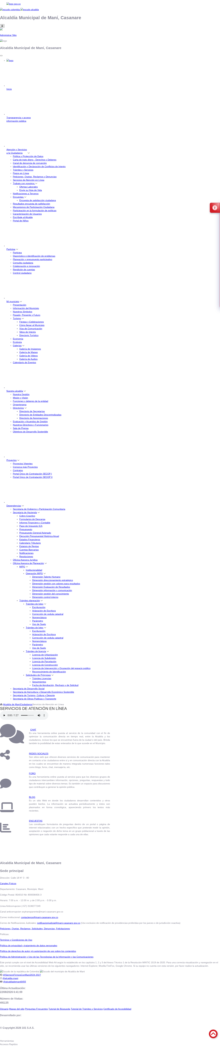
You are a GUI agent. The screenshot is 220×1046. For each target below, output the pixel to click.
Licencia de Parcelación (44, 661)
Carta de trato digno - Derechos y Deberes (34, 159)
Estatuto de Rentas (29, 546)
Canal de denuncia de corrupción (30, 163)
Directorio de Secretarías (32, 411)
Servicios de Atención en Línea (28, 180)
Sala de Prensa (21, 428)
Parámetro (37, 621)
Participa (10, 249)
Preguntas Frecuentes (36, 1009)
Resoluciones (26, 556)
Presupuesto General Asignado (35, 532)
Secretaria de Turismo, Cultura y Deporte (34, 695)
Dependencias (13, 505)
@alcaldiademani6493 (14, 981)
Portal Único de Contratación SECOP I (32, 473)
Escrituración (38, 607)
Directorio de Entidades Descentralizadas (40, 414)
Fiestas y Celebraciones (31, 321)
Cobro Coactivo (27, 516)
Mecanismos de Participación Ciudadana (33, 207)
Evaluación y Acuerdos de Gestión (30, 421)
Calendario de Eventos (24, 362)
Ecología (17, 342)
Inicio (9, 89)
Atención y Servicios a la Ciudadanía (16, 151)
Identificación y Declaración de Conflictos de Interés (39, 166)
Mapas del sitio (16, 1009)
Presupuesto (25, 529)
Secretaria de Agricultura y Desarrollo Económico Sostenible (43, 692)
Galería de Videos (28, 355)
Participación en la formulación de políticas (34, 210)
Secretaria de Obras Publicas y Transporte (34, 698)
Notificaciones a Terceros (25, 193)
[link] (110, 4)
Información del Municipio (26, 308)
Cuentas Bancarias (29, 549)
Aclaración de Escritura (44, 610)
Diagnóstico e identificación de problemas (34, 256)
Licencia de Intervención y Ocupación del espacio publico (61, 668)
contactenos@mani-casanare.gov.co (39, 917)
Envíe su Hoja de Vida (30, 190)
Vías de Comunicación (30, 328)
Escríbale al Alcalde (23, 217)
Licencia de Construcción (45, 665)
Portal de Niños (21, 220)
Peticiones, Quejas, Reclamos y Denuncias (35, 176)
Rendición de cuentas (24, 269)
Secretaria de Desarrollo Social (28, 688)
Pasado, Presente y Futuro (26, 315)
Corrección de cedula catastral (47, 614)
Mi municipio (12, 301)
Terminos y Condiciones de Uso (16, 940)
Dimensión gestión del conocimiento (50, 593)
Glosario (4, 1009)
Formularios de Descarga (32, 519)
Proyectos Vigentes (23, 463)
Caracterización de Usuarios (27, 214)
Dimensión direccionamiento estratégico (52, 580)
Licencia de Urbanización (45, 654)
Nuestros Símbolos (22, 311)
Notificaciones (26, 553)
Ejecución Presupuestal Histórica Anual (39, 536)
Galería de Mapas (28, 352)
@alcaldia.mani (10, 978)
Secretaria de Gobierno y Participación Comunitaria (39, 509)
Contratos (18, 470)
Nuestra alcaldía (14, 391)
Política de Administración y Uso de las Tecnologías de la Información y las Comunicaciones (46, 957)
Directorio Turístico (28, 335)
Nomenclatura (39, 617)
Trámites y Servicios (23, 170)
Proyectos (11, 460)
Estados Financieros (29, 539)
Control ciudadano (22, 273)
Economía (18, 338)
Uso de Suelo (39, 624)
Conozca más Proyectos (25, 467)
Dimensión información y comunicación (52, 590)
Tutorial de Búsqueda (59, 1009)
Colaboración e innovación (26, 266)
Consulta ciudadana (23, 262)
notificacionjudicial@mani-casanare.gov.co (58, 923)
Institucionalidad (34, 570)
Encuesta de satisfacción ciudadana (37, 200)
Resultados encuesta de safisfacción (31, 203)
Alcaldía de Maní (11, 704)
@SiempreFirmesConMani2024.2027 (22, 975)
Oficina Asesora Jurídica (25, 560)
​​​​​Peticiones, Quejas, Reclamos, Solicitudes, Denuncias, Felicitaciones (35, 928)
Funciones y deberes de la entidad (30, 401)
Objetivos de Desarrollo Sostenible (30, 431)
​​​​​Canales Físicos (8, 883)
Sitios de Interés (27, 332)
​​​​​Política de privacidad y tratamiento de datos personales (28, 945)
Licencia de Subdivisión (44, 658)
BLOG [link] (32, 797)
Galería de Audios (28, 359)
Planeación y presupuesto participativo (32, 259)
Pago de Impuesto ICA (30, 526)
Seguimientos (39, 682)
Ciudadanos (26, 704)
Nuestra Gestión (21, 394)
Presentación (19, 305)
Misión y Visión (20, 397)
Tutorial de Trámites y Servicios (87, 1009)
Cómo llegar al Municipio (31, 325)
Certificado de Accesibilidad (117, 1009)
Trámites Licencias (41, 678)
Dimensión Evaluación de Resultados (51, 587)
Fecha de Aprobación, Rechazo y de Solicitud (55, 685)
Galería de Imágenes (30, 349)
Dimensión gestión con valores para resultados (56, 583)
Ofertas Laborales (28, 186)
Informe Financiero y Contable (34, 522)
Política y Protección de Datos (28, 156)
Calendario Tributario (30, 543)
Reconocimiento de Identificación (49, 671)
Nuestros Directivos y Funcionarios (30, 425)
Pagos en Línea (21, 173)
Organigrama (19, 404)
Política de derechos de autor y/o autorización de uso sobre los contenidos (38, 951)
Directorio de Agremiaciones (33, 418)
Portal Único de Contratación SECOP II (33, 477)
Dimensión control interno (45, 597)
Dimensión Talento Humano (46, 577)
